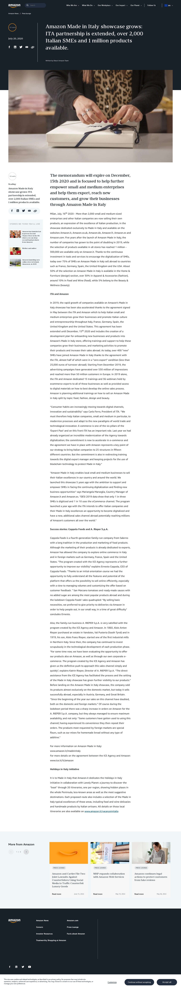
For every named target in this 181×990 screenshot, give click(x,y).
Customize (112, 982)
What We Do (87, 5)
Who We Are (71, 5)
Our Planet (135, 5)
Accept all (166, 982)
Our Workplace (104, 5)
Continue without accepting (139, 982)
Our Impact (120, 5)
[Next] (26, 852)
